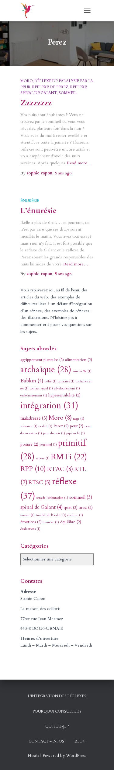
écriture (75, 515)
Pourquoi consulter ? (57, 711)
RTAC (60, 469)
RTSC (40, 482)
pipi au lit (75, 433)
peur (76, 426)
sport (71, 507)
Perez (61, 426)
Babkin (31, 381)
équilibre (70, 522)
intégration (49, 405)
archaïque (45, 369)
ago (63, 173)
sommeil (67, 92)
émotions (31, 522)
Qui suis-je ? (57, 726)
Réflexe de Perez (50, 87)
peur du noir (54, 433)
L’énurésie (38, 211)
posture (29, 444)
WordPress (76, 755)
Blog (79, 741)
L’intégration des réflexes (57, 696)
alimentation (78, 360)
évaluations (30, 529)
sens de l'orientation (52, 497)
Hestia (33, 755)
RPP (33, 469)
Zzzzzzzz (36, 103)
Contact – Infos (46, 741)
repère (43, 458)
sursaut (27, 515)
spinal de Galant (41, 507)
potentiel (48, 444)
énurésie (29, 200)
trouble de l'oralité (51, 515)
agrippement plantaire (42, 360)
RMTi (69, 456)
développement (67, 388)
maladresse (33, 418)
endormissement (33, 395)
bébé (50, 381)
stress (86, 507)
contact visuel (41, 388)
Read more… (79, 163)
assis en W (82, 371)
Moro (26, 80)
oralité (45, 426)
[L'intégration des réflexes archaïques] (30, 10)
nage (78, 418)
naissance (28, 426)
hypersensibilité (64, 395)
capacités (66, 381)
